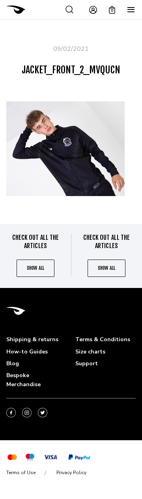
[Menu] (131, 10)
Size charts (90, 351)
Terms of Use (21, 472)
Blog (12, 363)
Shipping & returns (32, 339)
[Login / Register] (93, 10)
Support (86, 363)
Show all (35, 268)
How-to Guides (27, 351)
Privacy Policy (71, 472)
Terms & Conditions (102, 339)
